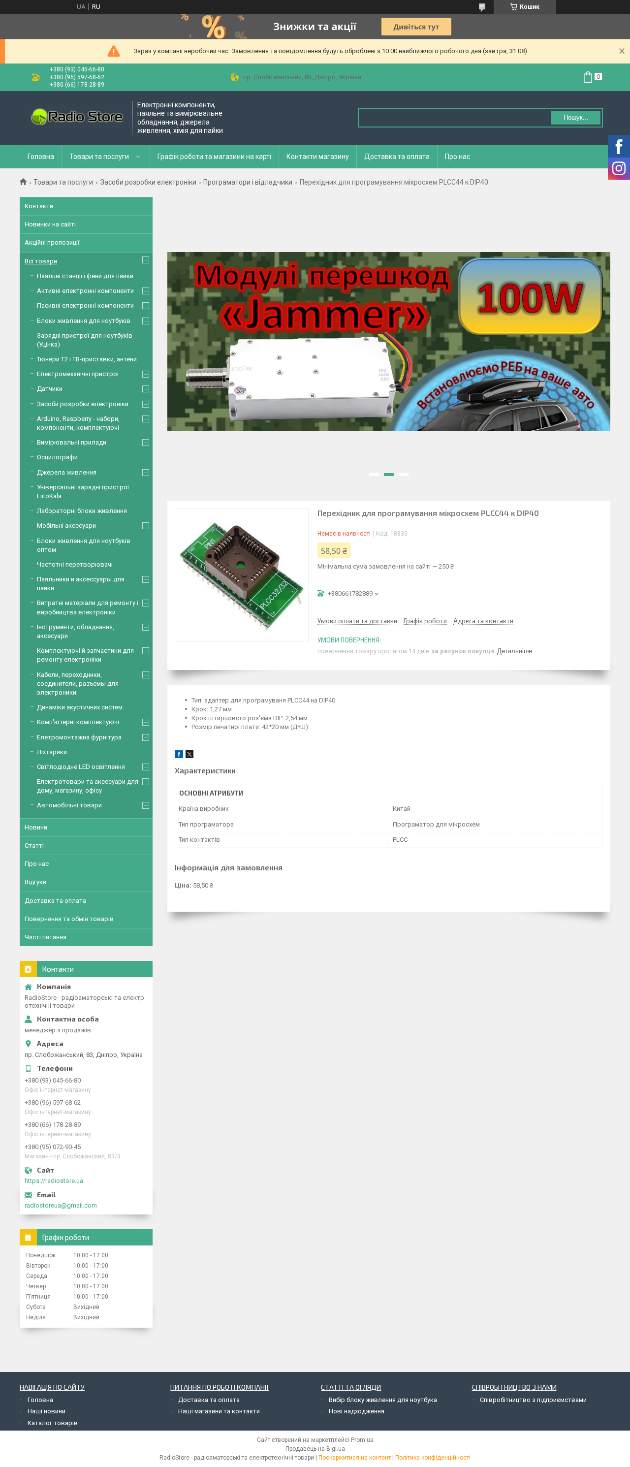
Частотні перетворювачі (75, 564)
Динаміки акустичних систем (80, 707)
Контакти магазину (317, 156)
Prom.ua (362, 1439)
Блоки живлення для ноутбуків (83, 320)
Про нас (457, 156)
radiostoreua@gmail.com (61, 1205)
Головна (41, 156)
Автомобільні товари (69, 805)
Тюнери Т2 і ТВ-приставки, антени (87, 359)
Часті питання (45, 937)
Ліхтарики (52, 752)
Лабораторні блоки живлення (82, 510)
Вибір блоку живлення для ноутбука (383, 1399)
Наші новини (46, 1411)
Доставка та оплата (397, 156)
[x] (189, 756)
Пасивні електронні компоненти (85, 305)
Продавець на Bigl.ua (315, 1448)
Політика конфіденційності (433, 1457)
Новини (36, 827)
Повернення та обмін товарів (69, 919)
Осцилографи (57, 457)
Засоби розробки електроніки (148, 182)
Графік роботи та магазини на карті (214, 156)
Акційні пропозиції (52, 242)
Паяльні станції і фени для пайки (85, 276)
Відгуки (35, 882)
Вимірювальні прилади (71, 442)
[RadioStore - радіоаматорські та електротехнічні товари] (76, 117)
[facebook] (179, 756)
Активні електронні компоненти (85, 290)
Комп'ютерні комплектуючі (78, 722)
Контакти (39, 206)
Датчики (50, 388)
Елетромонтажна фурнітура (79, 737)
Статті (34, 845)
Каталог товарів (53, 1423)
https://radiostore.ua (54, 1180)
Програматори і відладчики (247, 182)
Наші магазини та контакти (219, 1411)
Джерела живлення (66, 472)
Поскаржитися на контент (354, 1457)
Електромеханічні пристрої (78, 374)
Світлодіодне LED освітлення (81, 766)
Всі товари (41, 261)
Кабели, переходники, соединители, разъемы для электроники (78, 683)
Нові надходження (356, 1411)
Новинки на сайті (50, 224)
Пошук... (576, 117)
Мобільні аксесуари (66, 525)
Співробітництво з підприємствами (533, 1399)
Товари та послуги (99, 156)
